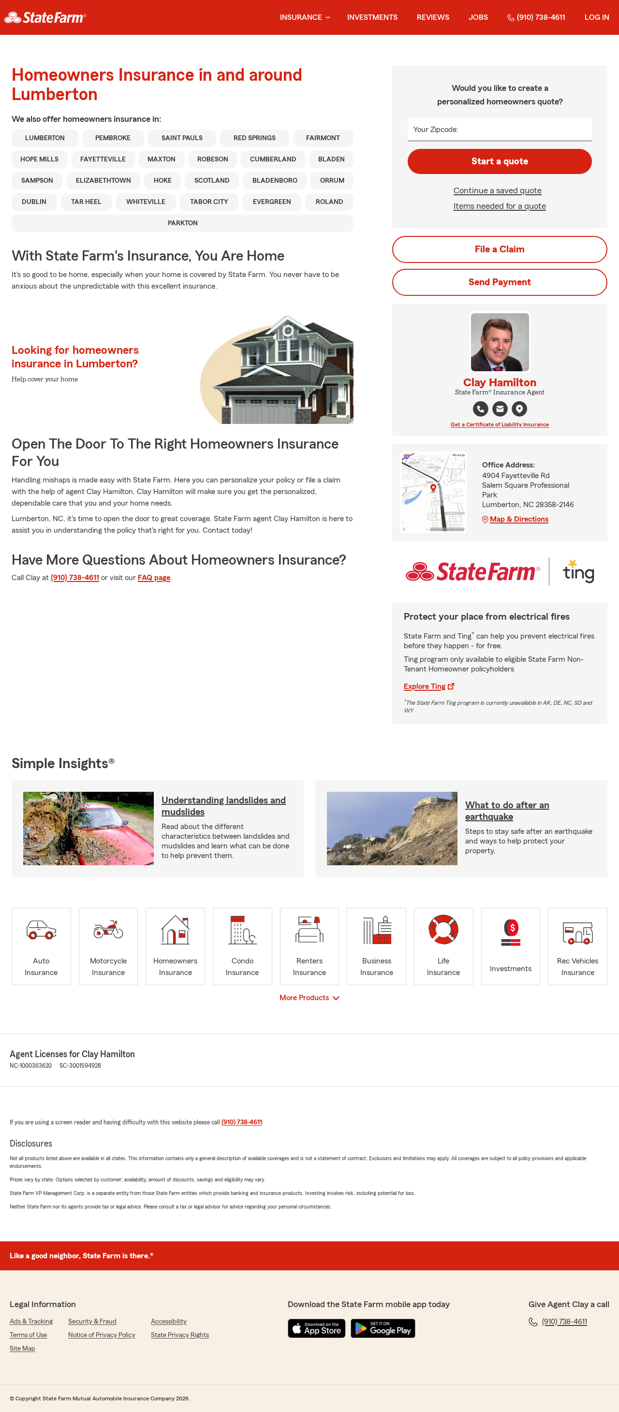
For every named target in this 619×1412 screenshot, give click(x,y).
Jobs (478, 17)
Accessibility (169, 1321)
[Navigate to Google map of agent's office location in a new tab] (519, 409)
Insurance (301, 17)
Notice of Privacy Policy (101, 1335)
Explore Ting (424, 686)
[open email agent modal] (500, 410)
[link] (45, 17)
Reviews (433, 17)
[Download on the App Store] (317, 1328)
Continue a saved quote (498, 190)
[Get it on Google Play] (383, 1328)
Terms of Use (28, 1335)
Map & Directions (519, 519)
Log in (597, 17)
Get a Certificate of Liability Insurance (500, 424)
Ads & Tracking (31, 1321)
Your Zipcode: (435, 129)
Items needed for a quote (500, 206)
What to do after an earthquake (507, 811)
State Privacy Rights (180, 1335)
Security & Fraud (92, 1321)
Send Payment (500, 282)
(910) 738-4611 (541, 17)
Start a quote (500, 161)
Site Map (22, 1348)
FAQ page (154, 578)
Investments (372, 17)
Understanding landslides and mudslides (224, 806)
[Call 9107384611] (480, 409)
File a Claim (500, 249)
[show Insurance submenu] (326, 17)
